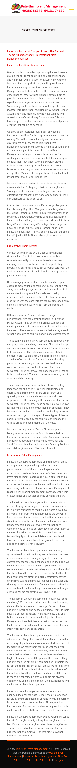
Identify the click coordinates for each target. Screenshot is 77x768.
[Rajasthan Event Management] (38, 8)
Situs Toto (63, 756)
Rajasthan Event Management (32, 749)
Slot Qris (58, 760)
